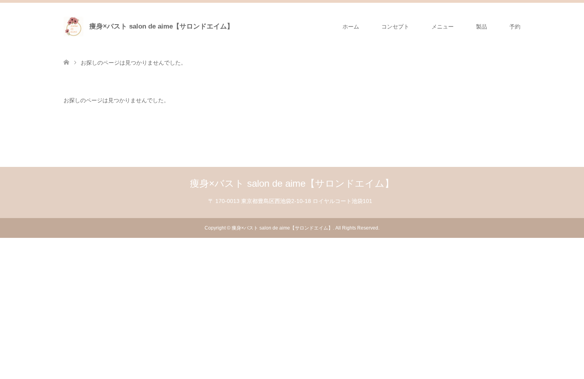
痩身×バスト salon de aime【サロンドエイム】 (161, 26)
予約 (514, 26)
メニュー (442, 26)
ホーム (350, 26)
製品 (481, 26)
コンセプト (395, 26)
